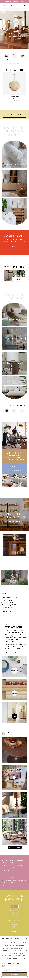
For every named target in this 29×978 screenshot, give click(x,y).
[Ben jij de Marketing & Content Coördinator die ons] (14, 777)
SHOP (14, 906)
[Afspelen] (14, 577)
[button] (2, 57)
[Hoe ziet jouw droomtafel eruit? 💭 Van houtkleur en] (14, 750)
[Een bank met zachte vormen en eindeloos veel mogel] (14, 832)
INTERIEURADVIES (14, 920)
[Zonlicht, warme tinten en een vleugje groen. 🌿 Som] (14, 805)
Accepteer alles (14, 974)
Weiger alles (7, 970)
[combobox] (14, 9)
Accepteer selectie (21, 970)
